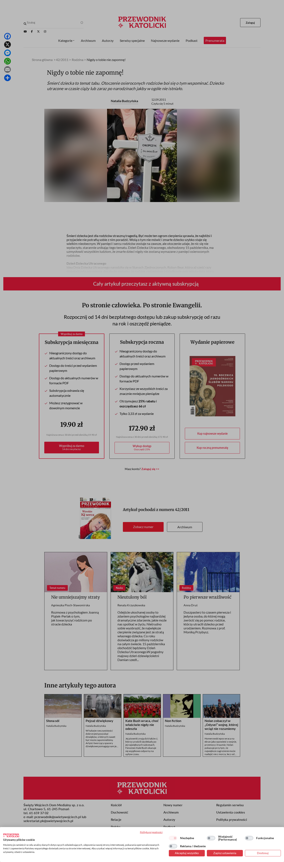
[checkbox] (173, 838)
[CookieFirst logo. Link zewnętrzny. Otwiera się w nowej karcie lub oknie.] (11, 835)
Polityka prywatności (151, 832)
